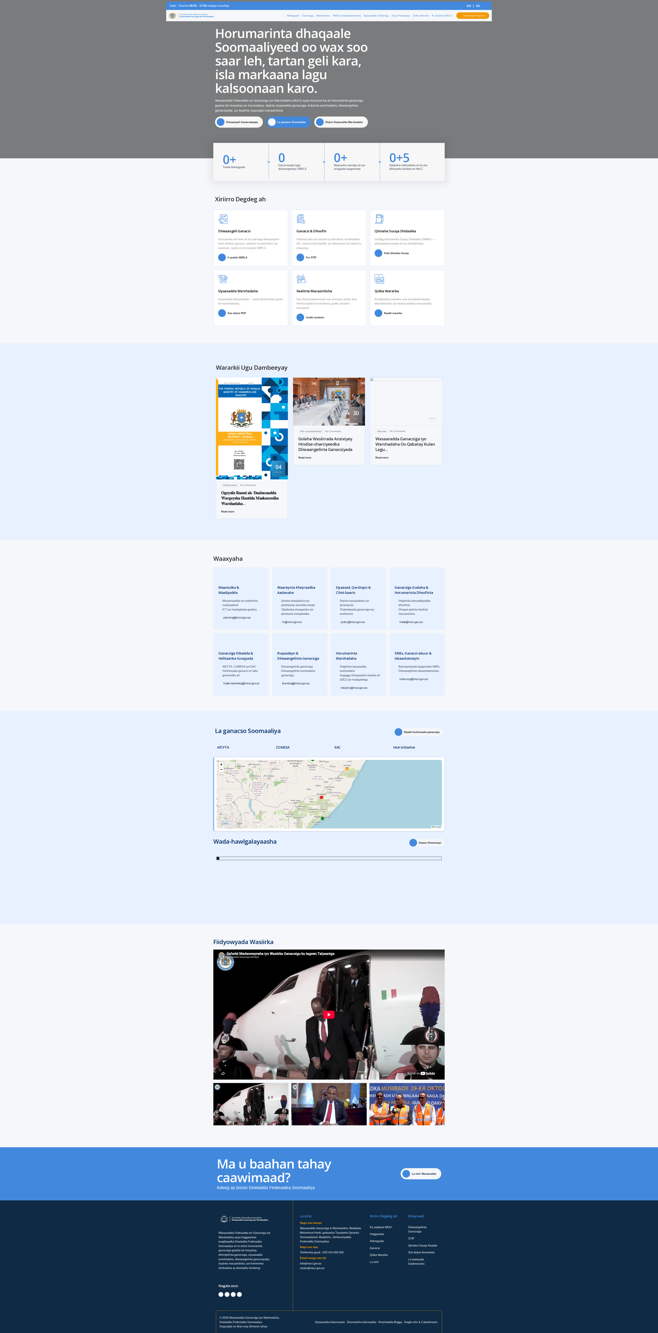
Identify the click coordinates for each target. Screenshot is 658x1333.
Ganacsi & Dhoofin (311, 231)
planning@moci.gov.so (237, 617)
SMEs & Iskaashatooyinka (347, 15)
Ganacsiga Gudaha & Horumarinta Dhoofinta (414, 590)
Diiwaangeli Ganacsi (234, 231)
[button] (221, 764)
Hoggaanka (377, 1234)
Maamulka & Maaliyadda (228, 590)
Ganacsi (375, 1248)
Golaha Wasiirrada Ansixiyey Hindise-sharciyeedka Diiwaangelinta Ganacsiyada (325, 444)
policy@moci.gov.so (353, 622)
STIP (411, 1238)
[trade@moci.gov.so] (396, 622)
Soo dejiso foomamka (421, 1252)
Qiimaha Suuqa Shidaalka (395, 231)
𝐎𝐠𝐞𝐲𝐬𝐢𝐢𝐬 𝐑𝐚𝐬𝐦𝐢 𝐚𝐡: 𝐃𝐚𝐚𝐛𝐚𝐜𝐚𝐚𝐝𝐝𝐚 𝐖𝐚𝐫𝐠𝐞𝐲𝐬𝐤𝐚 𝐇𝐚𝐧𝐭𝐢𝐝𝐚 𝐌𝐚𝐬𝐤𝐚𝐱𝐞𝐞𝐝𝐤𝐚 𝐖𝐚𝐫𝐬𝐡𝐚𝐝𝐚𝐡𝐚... (250, 498)
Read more (227, 511)
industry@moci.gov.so (354, 687)
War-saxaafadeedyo (311, 431)
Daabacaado (230, 485)
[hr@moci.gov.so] (279, 622)
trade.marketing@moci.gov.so (241, 683)
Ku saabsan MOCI (381, 1227)
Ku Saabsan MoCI (442, 15)
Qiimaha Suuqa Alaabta (422, 1245)
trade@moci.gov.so (411, 622)
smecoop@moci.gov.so (413, 679)
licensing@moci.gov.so (296, 683)
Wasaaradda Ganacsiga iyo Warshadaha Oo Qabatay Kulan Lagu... (405, 444)
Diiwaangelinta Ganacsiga (417, 1229)
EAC (337, 747)
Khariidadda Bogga (390, 1322)
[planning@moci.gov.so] (220, 618)
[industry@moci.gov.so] (338, 688)
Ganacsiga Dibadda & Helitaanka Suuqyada (235, 656)
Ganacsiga (308, 15)
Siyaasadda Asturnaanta (330, 1322)
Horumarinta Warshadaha (346, 656)
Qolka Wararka (421, 15)
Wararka (381, 431)
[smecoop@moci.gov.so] (396, 679)
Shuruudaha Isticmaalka (361, 1322)
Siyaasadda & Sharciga (376, 15)
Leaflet (437, 826)
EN (469, 5)
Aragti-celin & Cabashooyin (420, 1322)
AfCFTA (223, 747)
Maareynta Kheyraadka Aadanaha (296, 590)
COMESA (283, 747)
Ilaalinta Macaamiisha (314, 291)
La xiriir (374, 1262)
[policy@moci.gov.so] (338, 622)
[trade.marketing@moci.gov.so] (220, 683)
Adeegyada (293, 15)
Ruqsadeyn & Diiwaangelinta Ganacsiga (298, 656)
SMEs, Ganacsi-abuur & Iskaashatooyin (413, 656)
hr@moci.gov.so (292, 622)
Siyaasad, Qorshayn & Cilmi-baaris (353, 590)
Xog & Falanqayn (401, 15)
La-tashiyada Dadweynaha (416, 1261)
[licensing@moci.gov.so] (279, 683)
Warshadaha (323, 15)
